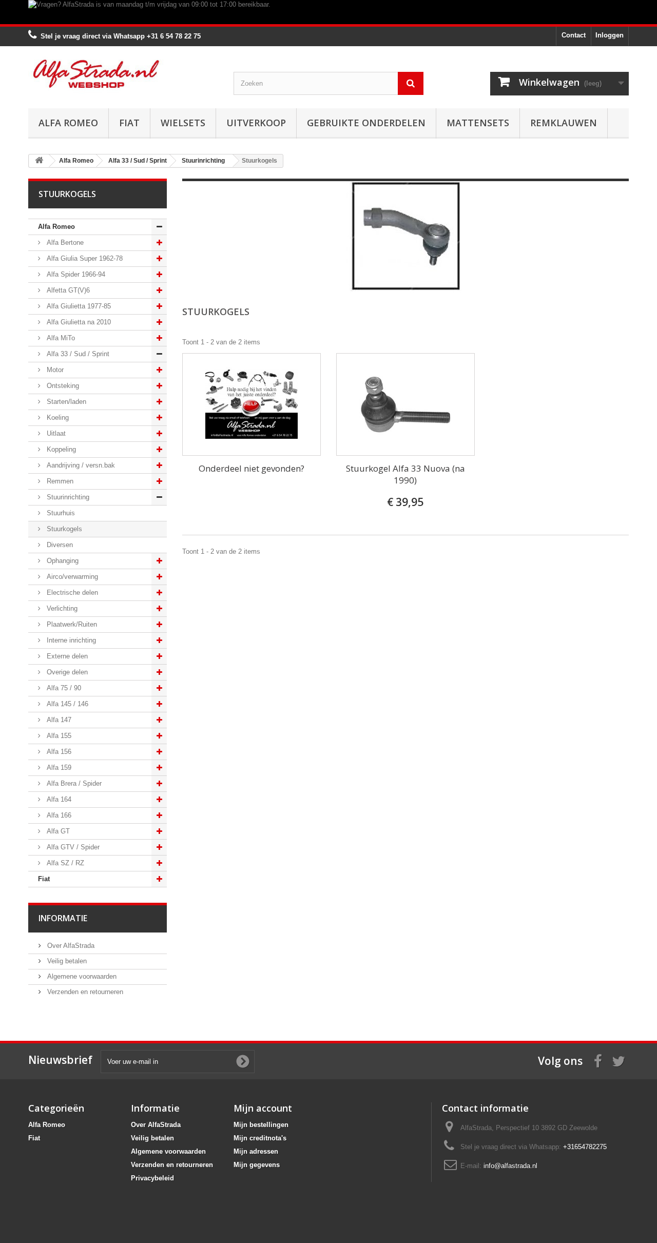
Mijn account (263, 1108)
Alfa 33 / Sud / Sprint (77, 354)
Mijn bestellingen (261, 1125)
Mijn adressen (256, 1151)
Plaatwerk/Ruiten (71, 624)
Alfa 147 (58, 720)
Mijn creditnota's (260, 1138)
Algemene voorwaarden (81, 976)
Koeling (57, 417)
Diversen (59, 545)
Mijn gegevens (257, 1165)
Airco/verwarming (71, 576)
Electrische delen (71, 592)
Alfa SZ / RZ (64, 863)
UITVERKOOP (256, 122)
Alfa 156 (58, 751)
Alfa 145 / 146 (66, 704)
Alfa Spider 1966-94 (75, 274)
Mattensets (478, 122)
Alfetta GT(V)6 (67, 290)
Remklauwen (563, 122)
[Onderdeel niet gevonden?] (251, 404)
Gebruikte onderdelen (366, 122)
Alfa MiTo (60, 338)
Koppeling (60, 449)
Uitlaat (55, 433)
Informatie (62, 918)
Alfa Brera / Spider (73, 783)
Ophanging (62, 561)
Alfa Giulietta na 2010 (78, 322)
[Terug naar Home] (39, 160)
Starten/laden (65, 401)
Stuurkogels (63, 529)
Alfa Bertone (64, 242)
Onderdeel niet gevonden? (251, 468)
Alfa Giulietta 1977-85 (78, 306)
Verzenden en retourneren (84, 992)
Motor (54, 370)
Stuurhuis (60, 513)
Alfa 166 (58, 815)
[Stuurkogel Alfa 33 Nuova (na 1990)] (405, 404)
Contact (574, 35)
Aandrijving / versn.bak (80, 465)
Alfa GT (57, 831)
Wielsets (183, 122)
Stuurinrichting (67, 497)
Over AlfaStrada (69, 945)
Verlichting (61, 608)
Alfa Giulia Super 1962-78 (84, 258)
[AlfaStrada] (123, 73)
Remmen (59, 481)
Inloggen (609, 35)
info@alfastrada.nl (510, 1166)
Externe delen (66, 656)
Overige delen (66, 672)
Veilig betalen (66, 961)
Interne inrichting (70, 640)
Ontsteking (62, 386)
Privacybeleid (152, 1178)
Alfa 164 (58, 799)
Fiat (129, 122)
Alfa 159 (58, 767)
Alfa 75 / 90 (63, 688)
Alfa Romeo (68, 122)
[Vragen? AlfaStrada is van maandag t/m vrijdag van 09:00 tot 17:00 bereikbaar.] (328, 12)
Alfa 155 (58, 736)
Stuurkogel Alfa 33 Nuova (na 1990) (405, 474)
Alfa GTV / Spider (72, 847)
